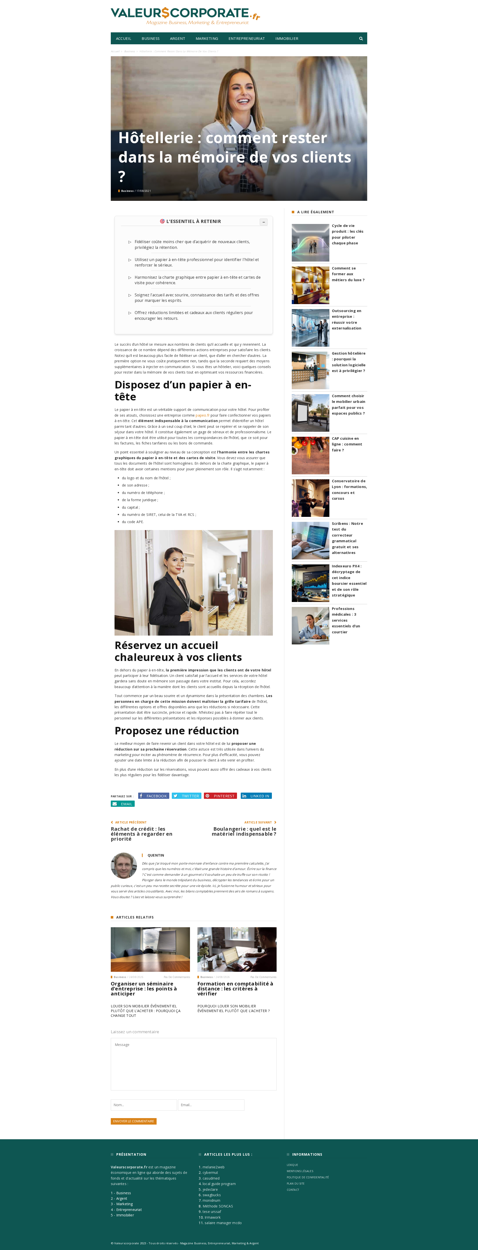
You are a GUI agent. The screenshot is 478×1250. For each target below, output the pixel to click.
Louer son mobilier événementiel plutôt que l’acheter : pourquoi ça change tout (145, 1011)
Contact (293, 1190)
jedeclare (210, 1189)
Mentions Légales (300, 1171)
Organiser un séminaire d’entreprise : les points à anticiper (144, 988)
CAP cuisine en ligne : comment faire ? (347, 444)
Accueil (123, 38)
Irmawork (213, 1217)
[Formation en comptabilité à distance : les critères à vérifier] (237, 949)
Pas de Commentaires (177, 977)
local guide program (219, 1183)
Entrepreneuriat (247, 38)
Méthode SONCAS (218, 1206)
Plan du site (295, 1183)
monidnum (212, 1200)
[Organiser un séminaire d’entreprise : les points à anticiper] (150, 949)
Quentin (156, 855)
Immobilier (286, 38)
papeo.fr (203, 415)
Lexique (292, 1165)
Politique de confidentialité (308, 1177)
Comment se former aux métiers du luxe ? (348, 274)
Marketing (207, 38)
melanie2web (214, 1167)
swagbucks (212, 1195)
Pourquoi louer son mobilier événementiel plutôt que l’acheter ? (233, 1008)
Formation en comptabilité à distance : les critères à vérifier (235, 988)
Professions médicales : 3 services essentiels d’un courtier (346, 620)
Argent (177, 38)
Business (151, 38)
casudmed (211, 1178)
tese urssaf (212, 1211)
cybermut (210, 1172)
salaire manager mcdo (223, 1222)
